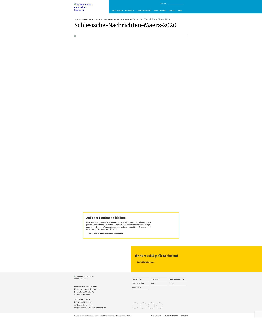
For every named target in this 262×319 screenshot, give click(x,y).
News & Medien (160, 10)
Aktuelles (99, 19)
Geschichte (129, 10)
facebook (143, 305)
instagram (151, 305)
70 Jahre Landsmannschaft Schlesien (116, 19)
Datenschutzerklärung (171, 316)
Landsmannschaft (144, 10)
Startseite (77, 19)
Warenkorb (186, 11)
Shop (180, 10)
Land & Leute (117, 10)
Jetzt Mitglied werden (145, 262)
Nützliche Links (156, 316)
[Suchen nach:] (172, 3)
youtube (159, 305)
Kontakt (172, 10)
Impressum (184, 316)
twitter (135, 305)
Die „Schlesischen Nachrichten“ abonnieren (106, 233)
